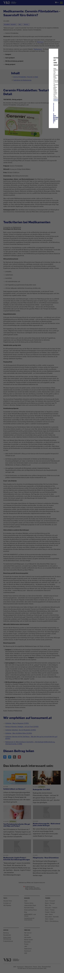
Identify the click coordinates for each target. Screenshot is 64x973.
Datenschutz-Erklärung (57, 99)
